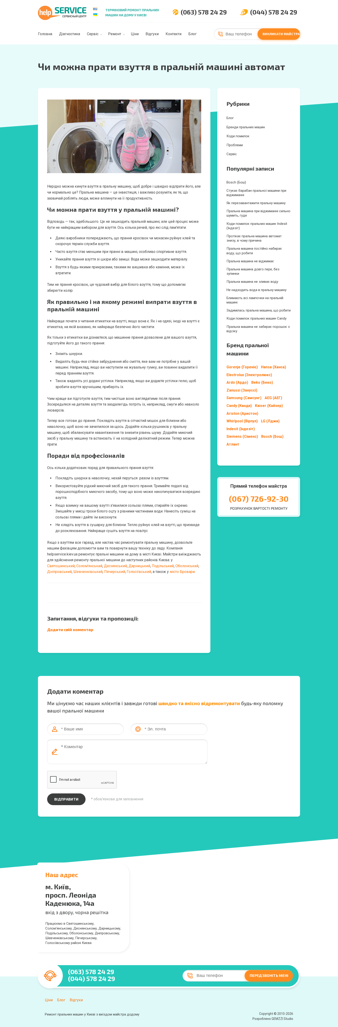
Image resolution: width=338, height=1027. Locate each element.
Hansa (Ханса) (273, 367)
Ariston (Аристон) (242, 413)
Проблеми (234, 145)
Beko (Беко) (262, 382)
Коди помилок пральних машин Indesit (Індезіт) (256, 226)
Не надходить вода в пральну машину (256, 290)
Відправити (66, 799)
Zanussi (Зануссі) (241, 390)
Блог (192, 34)
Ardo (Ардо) (237, 382)
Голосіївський (139, 571)
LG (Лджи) (270, 421)
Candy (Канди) (239, 405)
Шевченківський (88, 571)
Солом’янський (89, 566)
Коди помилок (237, 136)
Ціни (135, 34)
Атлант (232, 444)
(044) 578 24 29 (273, 12)
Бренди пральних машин (245, 127)
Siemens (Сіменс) (242, 436)
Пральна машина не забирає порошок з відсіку (258, 329)
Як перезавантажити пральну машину (256, 203)
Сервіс (92, 34)
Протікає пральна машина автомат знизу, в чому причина (254, 238)
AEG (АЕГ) (273, 398)
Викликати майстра (281, 34)
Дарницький (139, 566)
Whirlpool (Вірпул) (242, 421)
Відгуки (152, 34)
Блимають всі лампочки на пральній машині (254, 300)
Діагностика (69, 34)
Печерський (114, 571)
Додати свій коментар (70, 629)
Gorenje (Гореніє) (242, 367)
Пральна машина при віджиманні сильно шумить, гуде (258, 213)
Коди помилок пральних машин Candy (256, 318)
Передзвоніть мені (269, 975)
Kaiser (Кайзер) (269, 405)
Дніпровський (59, 571)
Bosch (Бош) (236, 182)
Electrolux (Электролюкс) (249, 375)
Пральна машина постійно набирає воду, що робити (254, 250)
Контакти (173, 34)
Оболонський (186, 566)
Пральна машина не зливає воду (252, 282)
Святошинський (61, 566)
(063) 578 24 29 (204, 12)
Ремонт (114, 34)
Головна (45, 34)
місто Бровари (182, 571)
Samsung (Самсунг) (243, 398)
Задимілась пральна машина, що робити (258, 310)
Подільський (163, 566)
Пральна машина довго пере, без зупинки (252, 271)
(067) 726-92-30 (259, 498)
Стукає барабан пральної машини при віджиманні (256, 193)
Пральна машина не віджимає (250, 261)
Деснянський (115, 566)
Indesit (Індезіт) (240, 429)
